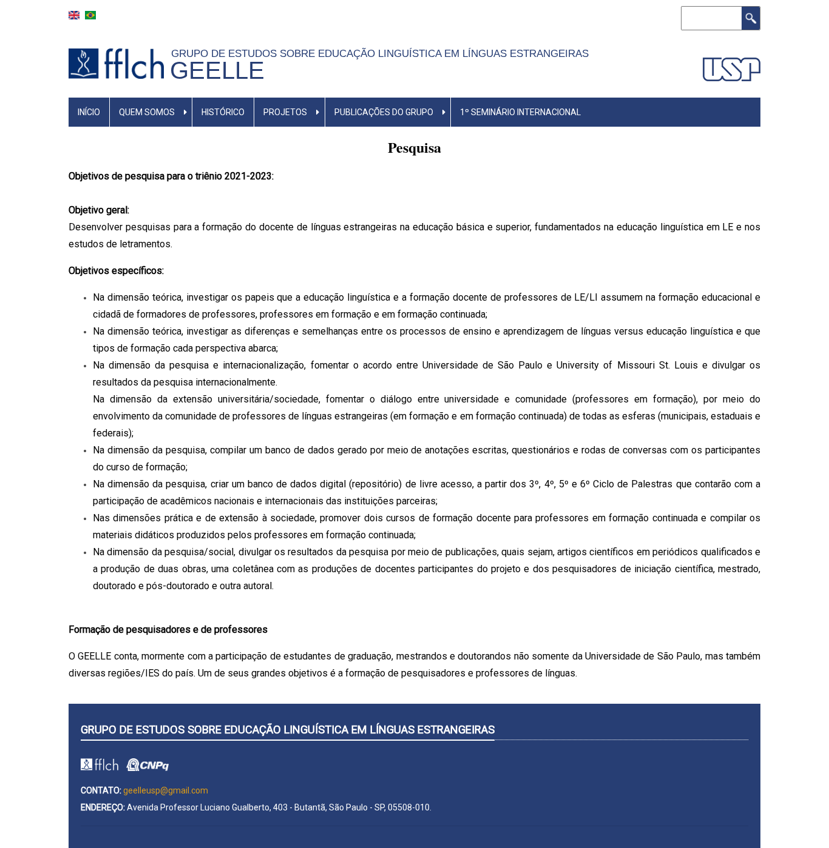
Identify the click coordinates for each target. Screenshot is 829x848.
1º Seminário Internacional (520, 112)
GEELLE (217, 70)
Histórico (223, 112)
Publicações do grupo (383, 112)
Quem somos (147, 112)
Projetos (285, 112)
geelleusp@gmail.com (165, 790)
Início (89, 112)
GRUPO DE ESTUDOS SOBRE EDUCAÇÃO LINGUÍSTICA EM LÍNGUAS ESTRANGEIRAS (383, 53)
